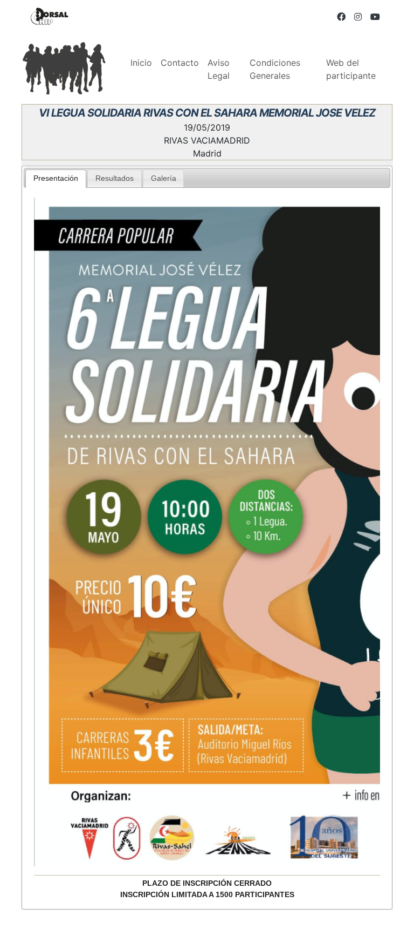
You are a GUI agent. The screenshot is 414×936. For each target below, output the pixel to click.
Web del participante (351, 69)
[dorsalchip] (50, 16)
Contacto (180, 62)
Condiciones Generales (275, 69)
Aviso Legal (219, 69)
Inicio (141, 62)
